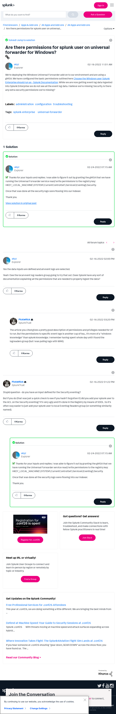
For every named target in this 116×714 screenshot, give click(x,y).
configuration (43, 104)
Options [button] (107, 28)
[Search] (73, 14)
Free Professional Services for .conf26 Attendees (36, 604)
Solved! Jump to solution (21, 40)
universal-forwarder (50, 112)
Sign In (101, 5)
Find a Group (30, 579)
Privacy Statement (13, 708)
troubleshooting (62, 104)
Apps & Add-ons (29, 24)
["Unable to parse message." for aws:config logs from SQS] (107, 242)
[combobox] (40, 14)
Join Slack (87, 537)
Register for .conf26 (30, 539)
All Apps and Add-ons (53, 24)
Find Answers (10, 24)
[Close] (84, 699)
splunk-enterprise (24, 112)
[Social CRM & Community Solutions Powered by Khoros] (105, 672)
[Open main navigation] (112, 5)
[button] (110, 41)
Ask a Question (98, 14)
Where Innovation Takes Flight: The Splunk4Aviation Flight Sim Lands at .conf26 (54, 640)
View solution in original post (21, 203)
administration (25, 104)
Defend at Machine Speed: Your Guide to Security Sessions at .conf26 (48, 622)
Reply (103, 133)
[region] (44, 705)
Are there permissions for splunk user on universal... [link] (33, 28)
